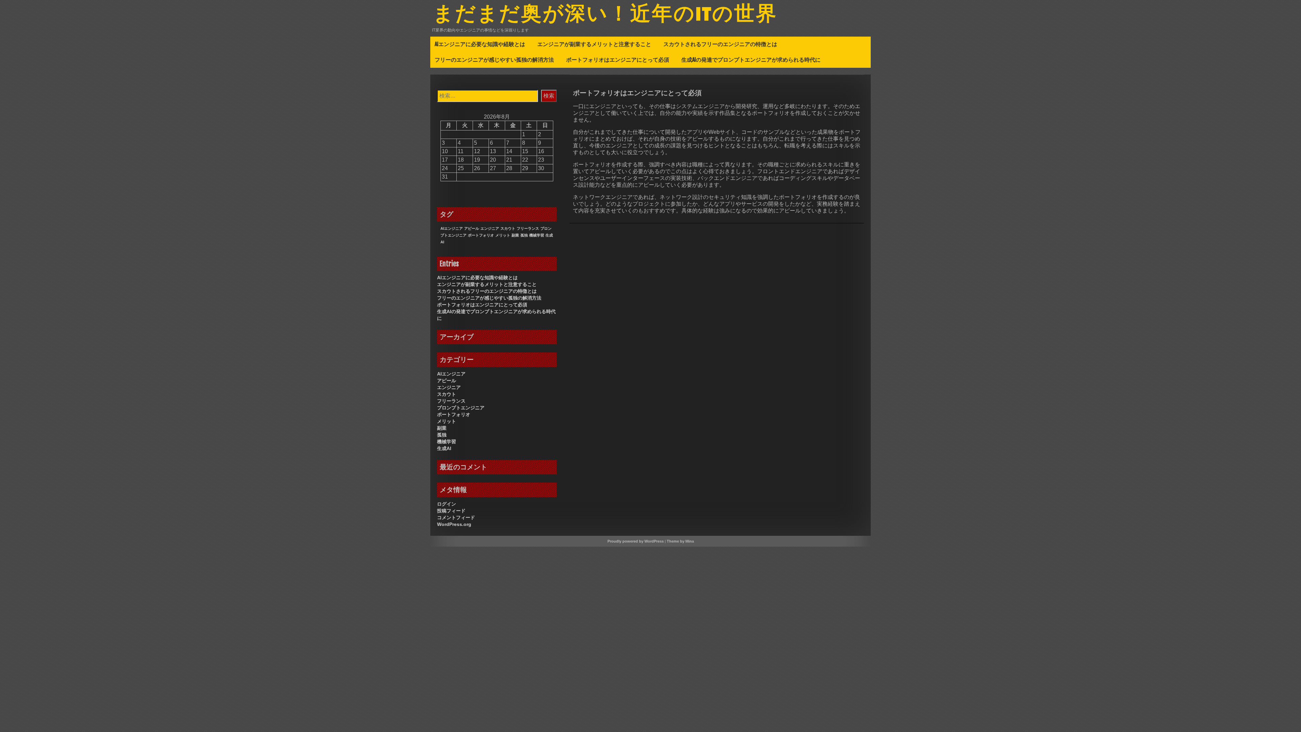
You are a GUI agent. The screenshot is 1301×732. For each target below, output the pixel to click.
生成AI (444, 448)
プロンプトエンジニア (460, 407)
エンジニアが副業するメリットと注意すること (594, 44)
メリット (502, 235)
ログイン (446, 504)
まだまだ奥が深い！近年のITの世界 (605, 14)
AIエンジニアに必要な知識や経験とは (480, 44)
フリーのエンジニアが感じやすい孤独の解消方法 (494, 59)
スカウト (507, 228)
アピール (471, 228)
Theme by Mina (680, 541)
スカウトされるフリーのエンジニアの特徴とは (720, 44)
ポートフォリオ (481, 235)
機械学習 (536, 235)
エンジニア (489, 228)
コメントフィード (456, 517)
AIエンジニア (451, 228)
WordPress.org (454, 524)
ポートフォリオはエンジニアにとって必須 (617, 59)
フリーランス (528, 228)
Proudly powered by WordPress (635, 541)
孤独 (524, 235)
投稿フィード (451, 510)
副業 (515, 235)
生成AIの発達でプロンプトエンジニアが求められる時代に (751, 59)
